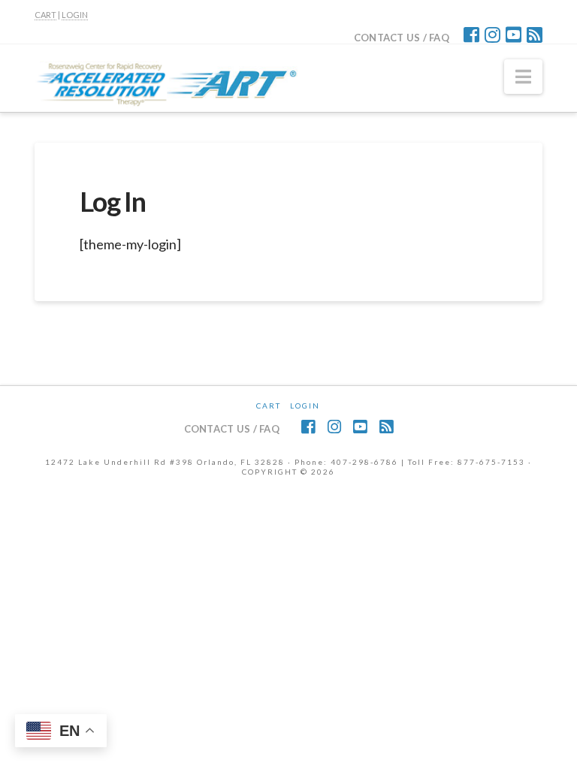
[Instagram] (492, 35)
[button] (523, 76)
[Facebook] (471, 35)
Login (305, 405)
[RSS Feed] (534, 35)
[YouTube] (513, 35)
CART (45, 15)
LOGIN (75, 15)
